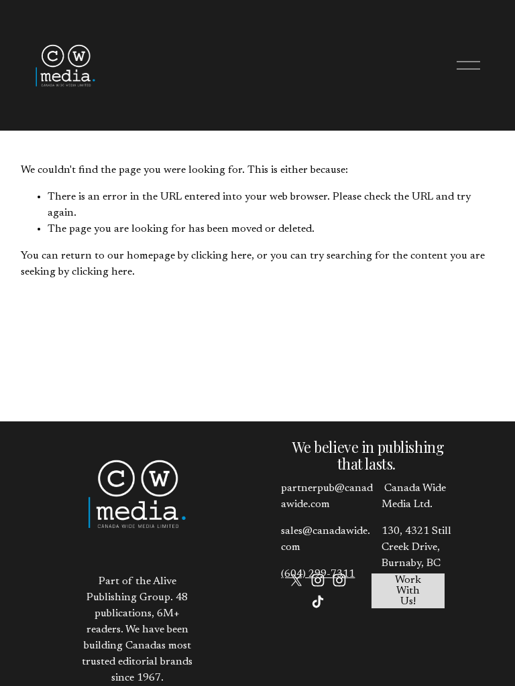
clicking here (221, 256)
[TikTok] (318, 601)
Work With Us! (408, 591)
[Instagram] (318, 580)
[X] (296, 580)
